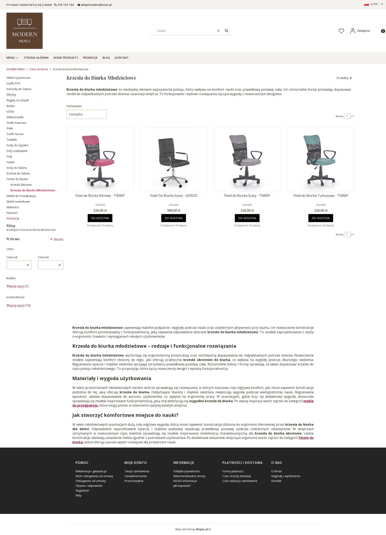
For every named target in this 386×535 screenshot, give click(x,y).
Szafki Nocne (15, 134)
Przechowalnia (133, 481)
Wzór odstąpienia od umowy (94, 476)
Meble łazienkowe (18, 201)
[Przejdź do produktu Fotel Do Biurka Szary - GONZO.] (173, 159)
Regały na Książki (17, 100)
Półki (9, 128)
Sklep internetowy (191, 529)
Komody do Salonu (18, 89)
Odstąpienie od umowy (91, 481)
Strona (339, 116)
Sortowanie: (74, 106)
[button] (226, 30)
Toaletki (11, 139)
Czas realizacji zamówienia (239, 481)
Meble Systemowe (18, 78)
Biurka (10, 106)
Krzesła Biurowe (21, 185)
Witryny (11, 94)
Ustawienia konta (135, 476)
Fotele (10, 162)
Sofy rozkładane (17, 151)
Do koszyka (100, 218)
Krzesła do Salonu (18, 173)
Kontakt (276, 481)
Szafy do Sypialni (17, 145)
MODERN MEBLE (15, 69)
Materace (12, 207)
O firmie (276, 471)
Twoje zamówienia (136, 471)
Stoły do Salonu (16, 168)
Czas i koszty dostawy (236, 476)
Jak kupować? (182, 486)
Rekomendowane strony (189, 476)
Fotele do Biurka (38, 69)
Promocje (12, 218)
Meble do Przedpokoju (21, 196)
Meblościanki (14, 117)
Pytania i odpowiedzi (89, 486)
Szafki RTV (13, 83)
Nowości (12, 213)
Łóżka (10, 111)
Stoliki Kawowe (16, 123)
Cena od (11, 257)
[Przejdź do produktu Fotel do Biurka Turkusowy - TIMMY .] (320, 159)
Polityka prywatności (186, 471)
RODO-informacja (185, 481)
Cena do (43, 257)
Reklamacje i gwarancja (91, 471)
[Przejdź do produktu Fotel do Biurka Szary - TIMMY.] (247, 159)
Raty (78, 495)
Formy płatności (232, 471)
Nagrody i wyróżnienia (285, 476)
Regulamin (82, 490)
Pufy (9, 156)
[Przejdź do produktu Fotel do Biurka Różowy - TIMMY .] (100, 159)
